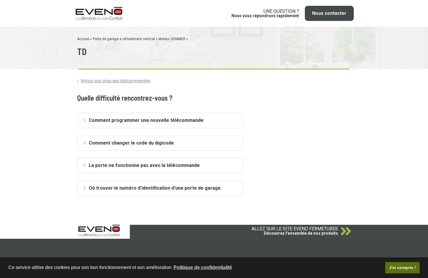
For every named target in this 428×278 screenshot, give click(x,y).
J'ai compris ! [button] (402, 267)
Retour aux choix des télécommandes (115, 81)
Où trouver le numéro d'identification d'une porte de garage (155, 188)
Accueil (83, 39)
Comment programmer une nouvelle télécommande (146, 120)
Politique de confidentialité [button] (203, 267)
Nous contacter (329, 13)
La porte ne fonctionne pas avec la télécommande (144, 165)
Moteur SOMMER (171, 39)
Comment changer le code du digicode (131, 143)
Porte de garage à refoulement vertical (124, 39)
